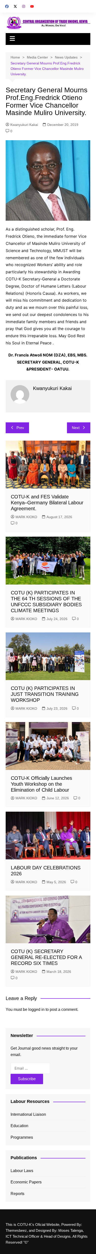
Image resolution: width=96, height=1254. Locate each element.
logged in (36, 1009)
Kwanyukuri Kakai (24, 125)
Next (76, 428)
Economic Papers (26, 1182)
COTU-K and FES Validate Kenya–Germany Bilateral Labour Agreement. (47, 502)
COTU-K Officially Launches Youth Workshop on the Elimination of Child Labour (41, 784)
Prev (20, 428)
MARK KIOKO (26, 517)
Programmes (22, 1137)
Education (19, 1126)
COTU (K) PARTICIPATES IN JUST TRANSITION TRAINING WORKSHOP (45, 694)
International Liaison (28, 1114)
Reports (17, 1194)
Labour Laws (22, 1171)
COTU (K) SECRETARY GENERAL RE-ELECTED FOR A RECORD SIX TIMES (46, 957)
